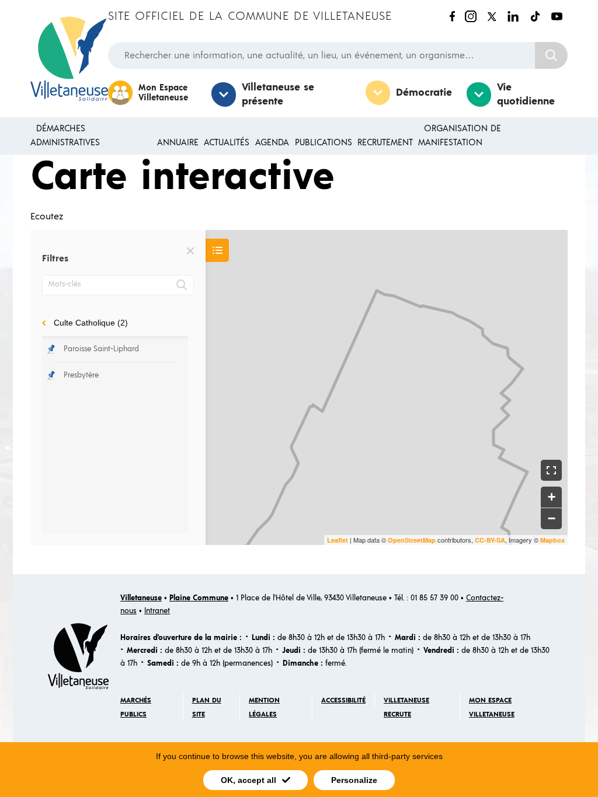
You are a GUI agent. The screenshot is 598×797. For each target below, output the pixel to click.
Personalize (354, 780)
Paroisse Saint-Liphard (101, 349)
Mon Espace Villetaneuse (163, 92)
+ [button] (551, 497)
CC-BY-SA (490, 540)
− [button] (551, 518)
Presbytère (81, 375)
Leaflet (337, 540)
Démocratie (424, 93)
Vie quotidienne (526, 94)
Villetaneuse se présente (278, 94)
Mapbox (552, 540)
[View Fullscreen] (551, 470)
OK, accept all (248, 780)
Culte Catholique (91, 322)
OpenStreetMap (412, 540)
